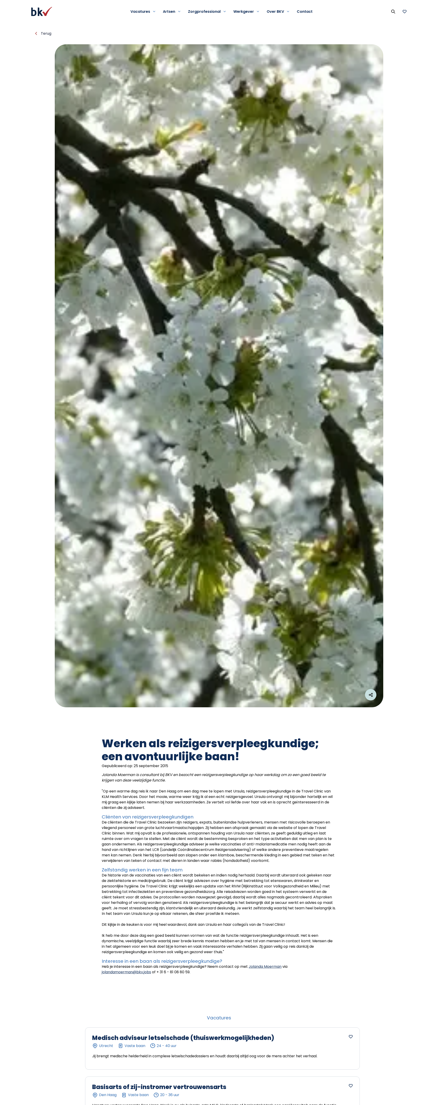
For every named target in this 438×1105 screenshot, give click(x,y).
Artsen (169, 11)
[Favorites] (404, 11)
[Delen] (370, 694)
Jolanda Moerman (265, 966)
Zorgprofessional (204, 11)
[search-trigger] (393, 11)
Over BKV (275, 11)
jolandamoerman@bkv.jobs (126, 972)
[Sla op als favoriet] (350, 1036)
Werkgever (243, 11)
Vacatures (140, 11)
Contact (305, 11)
